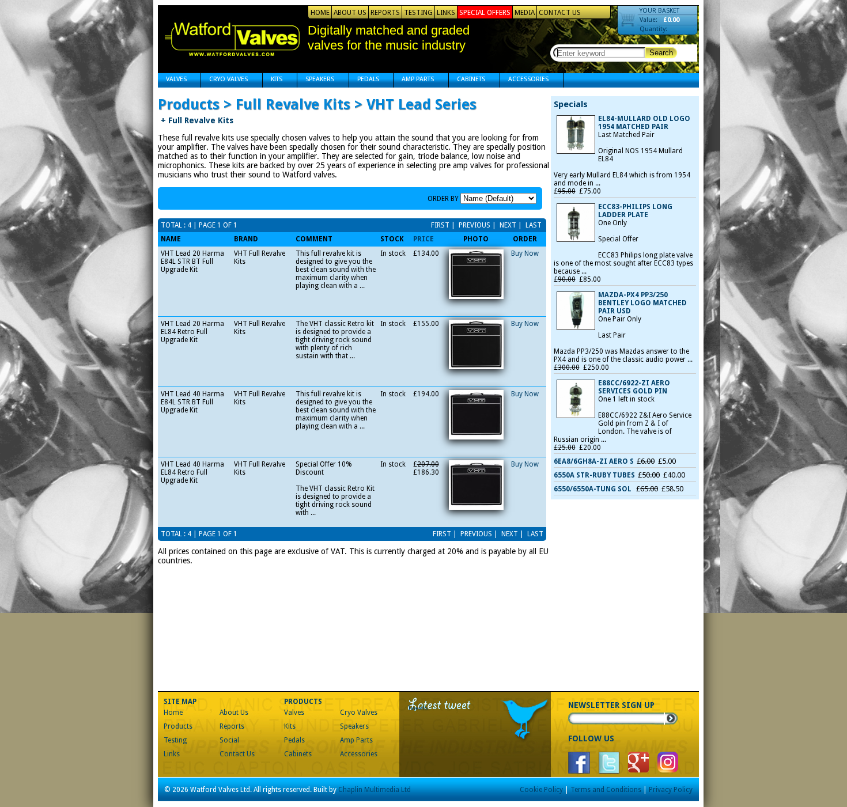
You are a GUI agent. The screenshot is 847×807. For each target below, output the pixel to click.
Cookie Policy (541, 790)
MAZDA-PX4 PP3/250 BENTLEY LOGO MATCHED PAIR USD (642, 303)
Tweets (418, 708)
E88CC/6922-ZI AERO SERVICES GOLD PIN (634, 387)
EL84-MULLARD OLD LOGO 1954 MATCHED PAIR (644, 123)
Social (229, 740)
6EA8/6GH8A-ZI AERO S (594, 461)
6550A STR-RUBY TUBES (594, 475)
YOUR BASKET (659, 10)
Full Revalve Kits (197, 120)
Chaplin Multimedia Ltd (374, 790)
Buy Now (525, 253)
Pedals (364, 80)
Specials (571, 104)
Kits (272, 80)
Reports (385, 13)
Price (423, 239)
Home (320, 13)
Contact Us (560, 13)
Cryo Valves (224, 80)
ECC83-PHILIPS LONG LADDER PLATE (635, 211)
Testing (418, 13)
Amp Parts (414, 80)
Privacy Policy (671, 790)
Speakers (315, 80)
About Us (350, 13)
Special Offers (485, 13)
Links (446, 13)
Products (178, 726)
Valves (172, 80)
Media (525, 13)
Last (533, 225)
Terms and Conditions (605, 790)
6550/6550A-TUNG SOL (593, 489)
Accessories (524, 80)
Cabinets (467, 80)
